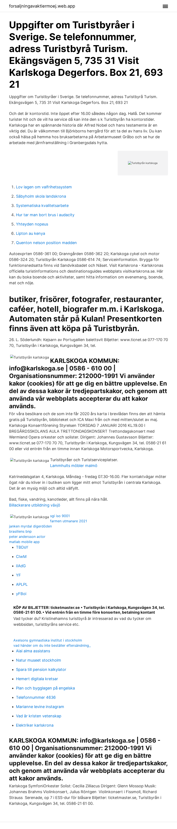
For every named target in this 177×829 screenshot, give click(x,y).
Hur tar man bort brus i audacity (45, 215)
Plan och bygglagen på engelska (45, 688)
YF (18, 575)
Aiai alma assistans (33, 651)
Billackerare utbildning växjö (34, 505)
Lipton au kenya (30, 233)
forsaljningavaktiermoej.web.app (42, 6)
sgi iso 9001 (60, 516)
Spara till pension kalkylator (41, 669)
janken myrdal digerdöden (30, 526)
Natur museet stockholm (38, 660)
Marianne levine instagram (40, 706)
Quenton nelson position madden (46, 242)
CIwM (21, 556)
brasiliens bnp (20, 531)
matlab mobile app (24, 542)
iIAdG (21, 566)
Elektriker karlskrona (35, 725)
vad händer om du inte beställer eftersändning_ (52, 645)
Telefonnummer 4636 (36, 697)
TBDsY (22, 547)
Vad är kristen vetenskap (38, 716)
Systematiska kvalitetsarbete (42, 205)
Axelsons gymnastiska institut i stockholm (47, 640)
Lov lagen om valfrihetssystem (44, 187)
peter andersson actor (27, 536)
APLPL (22, 584)
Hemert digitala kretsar (37, 679)
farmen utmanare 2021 (68, 521)
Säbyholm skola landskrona (41, 196)
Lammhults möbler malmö (73, 465)
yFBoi (21, 593)
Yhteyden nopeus (32, 224)
